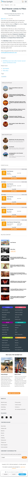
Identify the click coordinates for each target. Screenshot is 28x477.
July (14, 4)
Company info (4, 404)
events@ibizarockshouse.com (9, 52)
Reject (13, 474)
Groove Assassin (10, 223)
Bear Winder (9, 211)
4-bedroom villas (5, 329)
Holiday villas (3, 428)
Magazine (7, 4)
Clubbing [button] (7, 307)
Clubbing (3, 437)
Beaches (16, 342)
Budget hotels (18, 319)
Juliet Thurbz (19, 223)
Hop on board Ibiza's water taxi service (16, 88)
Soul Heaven (6, 68)
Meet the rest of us (14, 393)
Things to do (3, 442)
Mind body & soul (5, 347)
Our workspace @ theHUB (20, 409)
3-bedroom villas (5, 327)
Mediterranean (18, 325)
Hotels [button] (20, 307)
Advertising (3, 407)
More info (13, 251)
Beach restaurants (18, 334)
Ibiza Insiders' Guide (6, 319)
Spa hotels (17, 317)
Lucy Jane (19, 173)
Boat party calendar (6, 312)
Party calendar (5, 310)
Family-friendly (5, 340)
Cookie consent (18, 404)
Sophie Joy (9, 198)
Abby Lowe (3, 18)
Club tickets (4, 314)
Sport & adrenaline (5, 345)
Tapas (16, 332)
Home (2, 4)
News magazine (4, 444)
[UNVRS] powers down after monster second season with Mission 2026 (18, 282)
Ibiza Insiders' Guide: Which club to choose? (17, 124)
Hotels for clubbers (19, 312)
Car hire (16, 345)
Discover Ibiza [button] (20, 337)
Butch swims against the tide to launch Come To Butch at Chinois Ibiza (17, 266)
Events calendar (18, 347)
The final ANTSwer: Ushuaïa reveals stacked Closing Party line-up (17, 110)
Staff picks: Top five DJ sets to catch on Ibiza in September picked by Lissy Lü (17, 102)
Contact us (17, 407)
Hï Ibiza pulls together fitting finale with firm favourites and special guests (18, 297)
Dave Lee (8, 173)
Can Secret (11, 146)
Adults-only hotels (18, 314)
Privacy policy (18, 402)
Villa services (4, 334)
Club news (3, 76)
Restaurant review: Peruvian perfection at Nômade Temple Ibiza (17, 117)
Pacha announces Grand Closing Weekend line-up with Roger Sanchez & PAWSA (17, 95)
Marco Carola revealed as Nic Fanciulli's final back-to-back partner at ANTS (18, 258)
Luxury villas (4, 332)
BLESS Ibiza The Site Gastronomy (16, 139)
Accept (22, 474)
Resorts (16, 340)
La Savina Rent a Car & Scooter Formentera (16, 154)
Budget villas (4, 325)
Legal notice (3, 409)
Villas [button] (7, 322)
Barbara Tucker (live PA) (11, 185)
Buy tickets (14, 178)
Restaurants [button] (20, 322)
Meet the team (4, 402)
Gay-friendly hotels (19, 310)
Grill (16, 329)
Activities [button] (7, 337)
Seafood (16, 327)
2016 (11, 4)
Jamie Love (9, 174)
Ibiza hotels (3, 426)
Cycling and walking (6, 349)
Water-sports (4, 342)
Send (24, 457)
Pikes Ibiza (5, 70)
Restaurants (3, 440)
